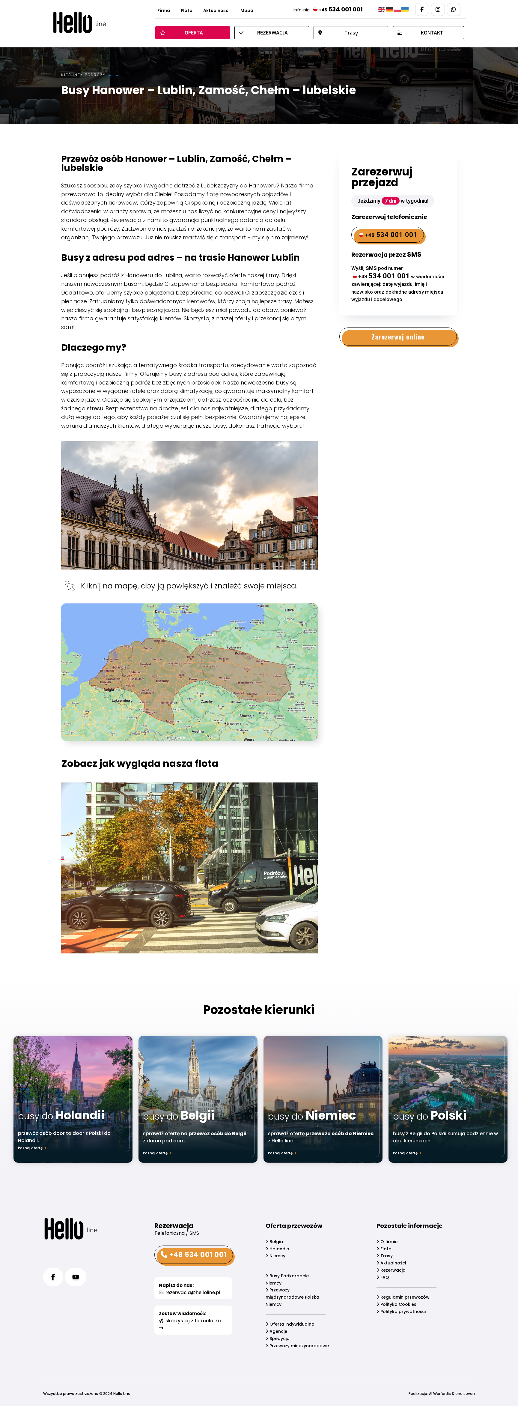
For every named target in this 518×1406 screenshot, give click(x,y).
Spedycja (279, 1339)
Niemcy (276, 1256)
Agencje (277, 1331)
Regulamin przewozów (404, 1297)
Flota (186, 10)
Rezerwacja (392, 1270)
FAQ (384, 1277)
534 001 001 (341, 9)
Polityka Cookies (397, 1304)
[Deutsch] (390, 9)
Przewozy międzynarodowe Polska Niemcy (292, 1297)
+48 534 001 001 (197, 1254)
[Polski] (397, 9)
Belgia (275, 1242)
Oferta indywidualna (291, 1324)
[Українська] (405, 9)
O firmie (388, 1242)
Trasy (386, 1256)
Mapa (246, 10)
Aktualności (216, 10)
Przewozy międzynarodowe (298, 1346)
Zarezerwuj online (398, 336)
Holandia (278, 1249)
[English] (382, 9)
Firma (163, 10)
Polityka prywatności (402, 1312)
